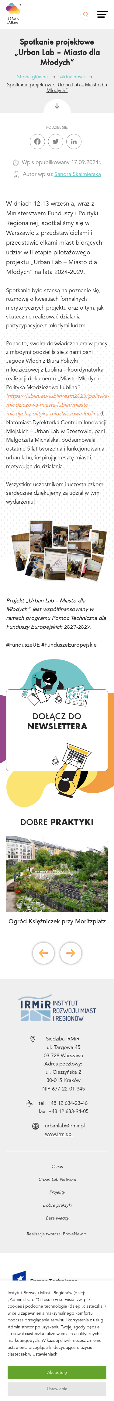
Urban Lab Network (57, 1179)
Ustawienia (57, 1389)
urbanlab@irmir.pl (65, 1126)
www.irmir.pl (59, 1134)
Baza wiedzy (57, 1218)
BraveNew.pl (75, 1234)
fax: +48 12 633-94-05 (63, 1111)
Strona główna (32, 77)
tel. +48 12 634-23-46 (63, 1103)
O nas (57, 1167)
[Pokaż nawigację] (102, 14)
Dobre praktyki (57, 1205)
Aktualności (72, 77)
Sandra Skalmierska (77, 174)
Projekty (57, 1192)
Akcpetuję (57, 1372)
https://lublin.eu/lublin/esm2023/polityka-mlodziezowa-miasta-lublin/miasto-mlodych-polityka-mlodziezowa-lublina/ (57, 405)
